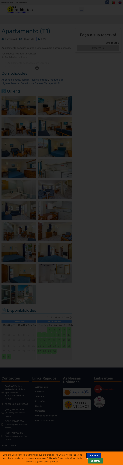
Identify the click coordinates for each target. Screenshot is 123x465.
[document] (61, 232)
